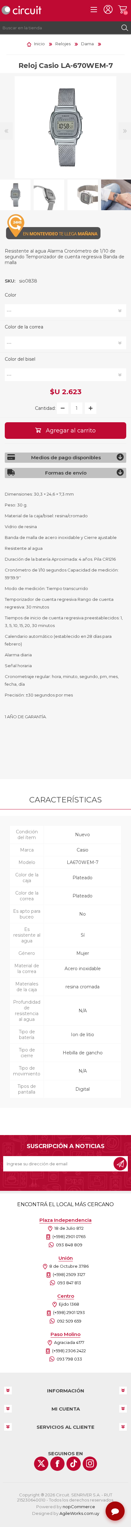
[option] (49, 195)
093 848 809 (69, 1244)
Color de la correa (24, 327)
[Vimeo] (73, 1464)
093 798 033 (69, 1358)
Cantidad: (45, 408)
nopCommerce (79, 1506)
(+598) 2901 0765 (69, 1236)
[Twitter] (41, 1464)
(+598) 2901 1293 (69, 1312)
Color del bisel (20, 359)
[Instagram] (90, 1464)
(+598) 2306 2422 (69, 1350)
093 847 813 (69, 1282)
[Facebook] (57, 1464)
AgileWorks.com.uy (79, 1513)
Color (10, 295)
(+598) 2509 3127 (69, 1274)
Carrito (122, 10)
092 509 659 (69, 1321)
